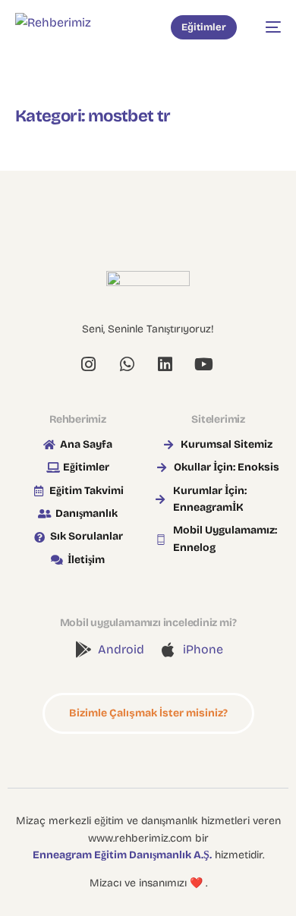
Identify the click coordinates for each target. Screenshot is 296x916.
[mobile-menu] (266, 27)
